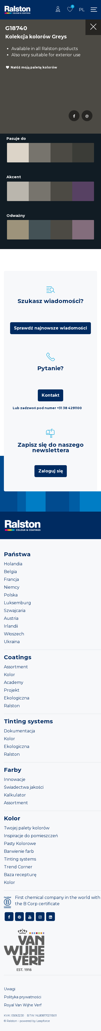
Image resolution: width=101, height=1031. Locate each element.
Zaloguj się (50, 471)
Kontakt (50, 395)
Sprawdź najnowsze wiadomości (50, 328)
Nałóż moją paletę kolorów (34, 67)
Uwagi (9, 989)
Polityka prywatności (22, 997)
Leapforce (43, 1021)
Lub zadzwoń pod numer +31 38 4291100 (47, 408)
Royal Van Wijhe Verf (22, 1005)
